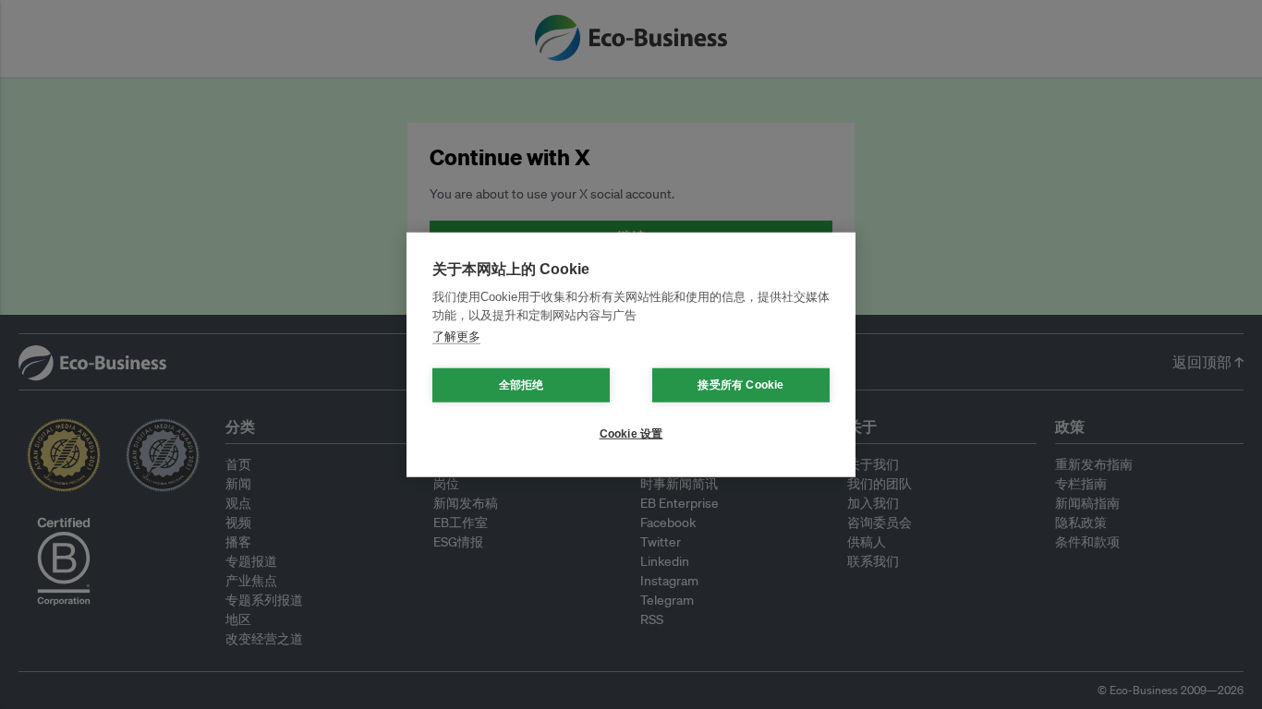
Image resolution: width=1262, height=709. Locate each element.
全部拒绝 (521, 385)
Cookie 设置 (631, 433)
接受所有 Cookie (740, 385)
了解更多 (456, 336)
